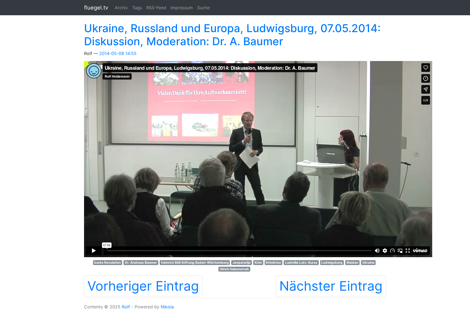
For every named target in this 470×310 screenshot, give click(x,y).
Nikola (167, 306)
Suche (203, 7)
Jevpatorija (242, 262)
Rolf (126, 306)
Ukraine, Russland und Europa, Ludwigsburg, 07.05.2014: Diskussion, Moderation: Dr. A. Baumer (232, 35)
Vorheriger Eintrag (143, 286)
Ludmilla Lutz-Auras (301, 262)
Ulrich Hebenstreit (234, 269)
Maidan (352, 262)
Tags (137, 7)
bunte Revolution (107, 262)
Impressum (182, 7)
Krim (258, 262)
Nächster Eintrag (330, 286)
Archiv (121, 7)
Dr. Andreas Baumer (141, 262)
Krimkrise (273, 262)
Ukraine (368, 262)
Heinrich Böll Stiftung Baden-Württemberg (195, 262)
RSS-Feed (156, 7)
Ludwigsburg (331, 262)
